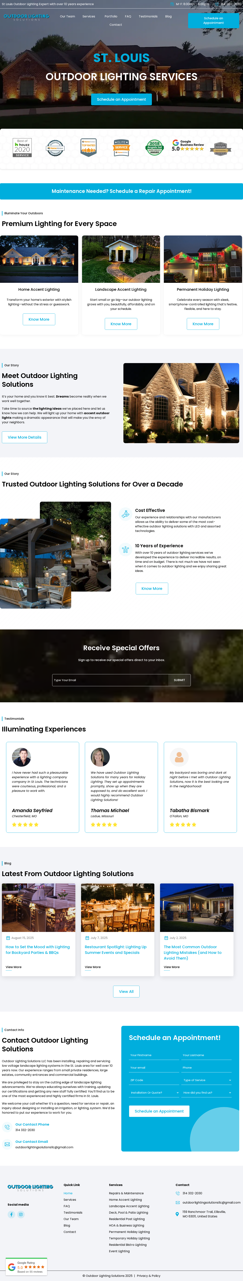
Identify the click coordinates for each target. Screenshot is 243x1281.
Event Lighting (119, 1251)
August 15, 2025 (22, 938)
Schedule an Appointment (121, 99)
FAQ (128, 16)
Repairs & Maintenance (126, 1193)
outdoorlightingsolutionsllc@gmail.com (44, 1147)
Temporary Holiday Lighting (129, 1238)
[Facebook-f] (11, 1214)
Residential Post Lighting (127, 1219)
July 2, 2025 (178, 938)
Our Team (67, 16)
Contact (116, 25)
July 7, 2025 (99, 938)
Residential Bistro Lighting (128, 1245)
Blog (168, 16)
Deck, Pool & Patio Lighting (128, 1212)
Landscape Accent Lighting (129, 1206)
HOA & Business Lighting (126, 1225)
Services (89, 16)
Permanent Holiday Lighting (129, 1232)
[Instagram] (21, 1214)
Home (68, 1193)
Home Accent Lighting (125, 1200)
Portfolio (111, 16)
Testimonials (148, 16)
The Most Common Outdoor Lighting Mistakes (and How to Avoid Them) (193, 952)
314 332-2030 (25, 1130)
